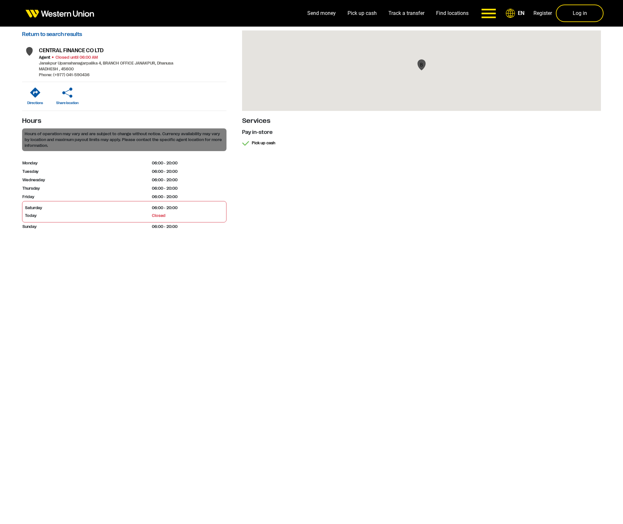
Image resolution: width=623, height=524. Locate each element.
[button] (516, 13)
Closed (158, 215)
